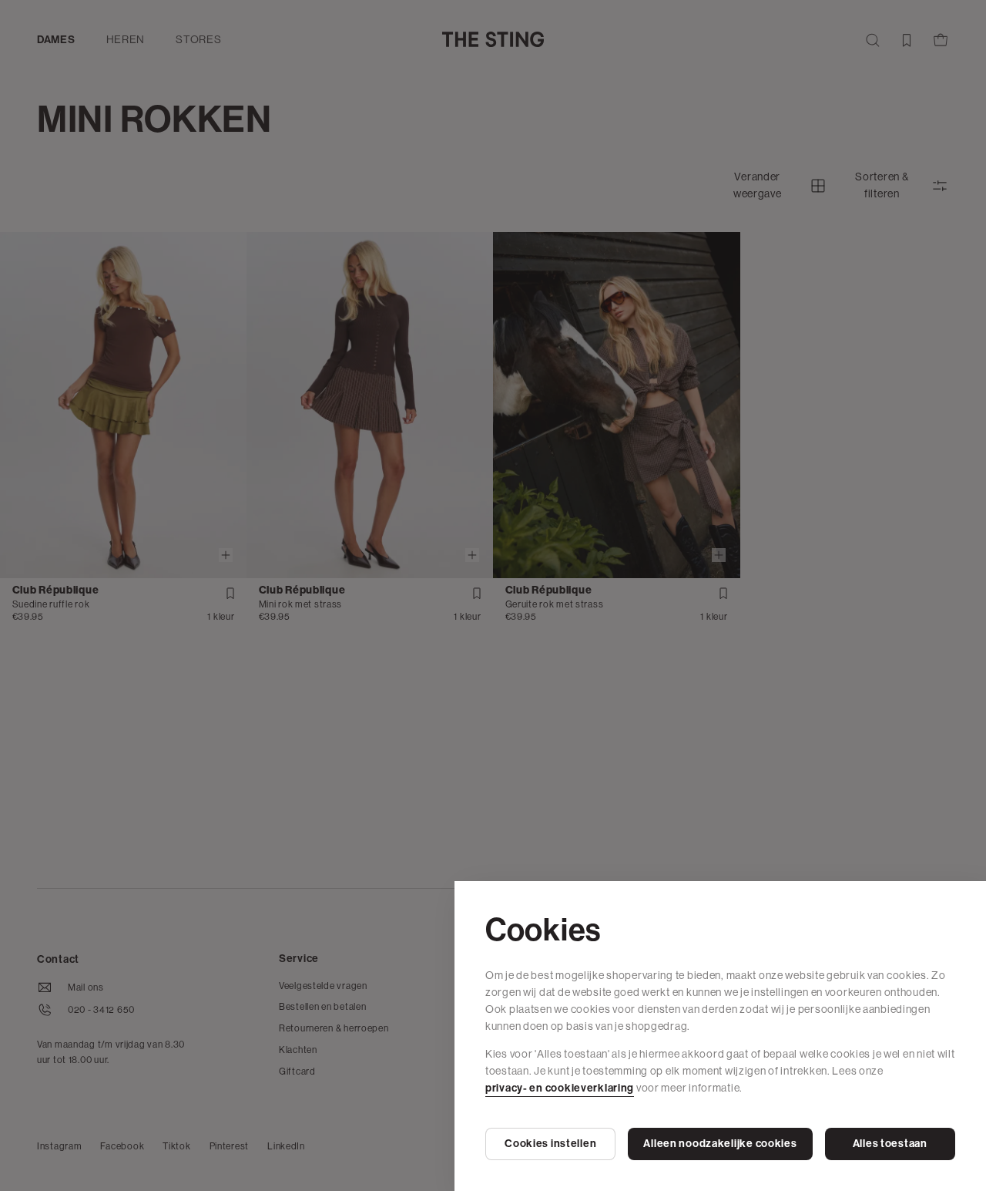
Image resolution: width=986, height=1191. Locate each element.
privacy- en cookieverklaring (559, 1088)
